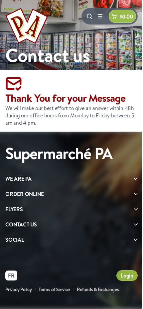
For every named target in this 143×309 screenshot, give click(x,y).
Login (127, 275)
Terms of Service (54, 289)
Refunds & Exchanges (98, 289)
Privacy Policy (18, 289)
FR (11, 275)
